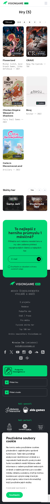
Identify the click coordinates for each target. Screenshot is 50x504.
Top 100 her (25, 329)
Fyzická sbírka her (25, 325)
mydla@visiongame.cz (25, 346)
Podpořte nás (25, 311)
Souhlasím (14, 495)
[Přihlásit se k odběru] (39, 259)
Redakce (25, 306)
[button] (39, 190)
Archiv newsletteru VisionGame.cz (25, 334)
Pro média (25, 320)
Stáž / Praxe (25, 315)
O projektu (25, 302)
